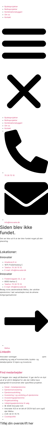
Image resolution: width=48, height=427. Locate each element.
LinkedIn (5, 351)
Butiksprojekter (10, 9)
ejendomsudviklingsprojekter (29, 357)
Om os (7, 14)
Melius (11, 411)
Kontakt (7, 17)
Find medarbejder (11, 372)
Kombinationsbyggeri (13, 12)
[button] (24, 67)
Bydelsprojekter (11, 6)
